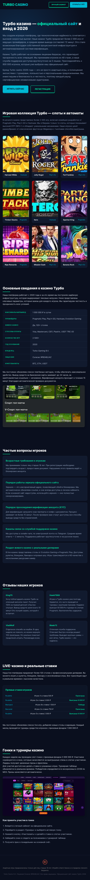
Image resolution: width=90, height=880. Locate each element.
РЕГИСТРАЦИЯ (42, 89)
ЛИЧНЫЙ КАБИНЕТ (58, 5)
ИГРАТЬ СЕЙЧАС (15, 89)
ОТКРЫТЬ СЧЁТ (78, 4)
